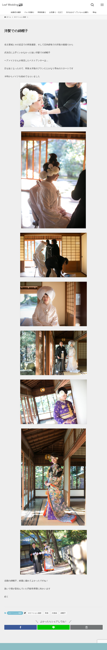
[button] (20, 627)
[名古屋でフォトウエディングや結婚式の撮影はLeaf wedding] (12, 5)
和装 (46, 613)
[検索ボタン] (92, 5)
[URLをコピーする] (86, 627)
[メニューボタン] (102, 5)
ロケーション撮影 (15, 613)
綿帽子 (63, 613)
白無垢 (54, 613)
